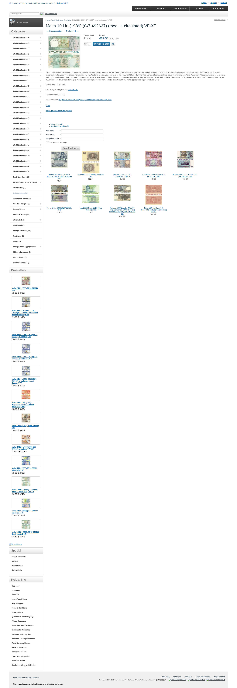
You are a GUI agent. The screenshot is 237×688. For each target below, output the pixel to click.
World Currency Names (21, 643)
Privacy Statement (19, 621)
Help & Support (17, 604)
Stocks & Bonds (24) (21, 215)
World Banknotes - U (21, 145)
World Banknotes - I (20, 81)
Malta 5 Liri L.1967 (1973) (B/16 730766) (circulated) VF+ (24, 358)
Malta (69, 20)
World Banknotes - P (21, 118)
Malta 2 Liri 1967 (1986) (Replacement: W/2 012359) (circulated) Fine (23, 404)
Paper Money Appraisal (21, 656)
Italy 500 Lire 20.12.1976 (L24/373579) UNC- (122, 175)
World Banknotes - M (58, 20)
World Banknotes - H (21, 75)
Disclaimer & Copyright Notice (23, 665)
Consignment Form (19, 652)
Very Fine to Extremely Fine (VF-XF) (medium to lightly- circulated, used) (85, 100)
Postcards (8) (18, 236)
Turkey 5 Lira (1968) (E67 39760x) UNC (59, 209)
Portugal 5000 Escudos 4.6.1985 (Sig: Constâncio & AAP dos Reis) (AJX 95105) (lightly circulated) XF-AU (122, 211)
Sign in (204, 3)
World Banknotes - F (21, 65)
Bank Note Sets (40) (21, 177)
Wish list (224, 3)
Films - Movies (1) (20, 257)
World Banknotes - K (21, 91)
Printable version (219, 20)
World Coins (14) (19, 188)
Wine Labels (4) (19, 220)
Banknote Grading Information (23, 639)
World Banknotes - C (21, 49)
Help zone (15, 586)
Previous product (54, 31)
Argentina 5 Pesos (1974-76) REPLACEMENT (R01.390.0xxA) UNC (59, 176)
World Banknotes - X (21, 161)
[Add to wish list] (113, 44)
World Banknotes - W (21, 156)
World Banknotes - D (21, 54)
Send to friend (56, 124)
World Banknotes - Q (21, 124)
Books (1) (17, 241)
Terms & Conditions (19, 608)
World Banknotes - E (21, 59)
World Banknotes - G (21, 70)
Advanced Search (51, 14)
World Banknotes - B (21, 43)
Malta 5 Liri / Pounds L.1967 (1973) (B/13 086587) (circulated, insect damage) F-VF (25, 312)
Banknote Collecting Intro (21, 634)
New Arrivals (17, 570)
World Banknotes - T (21, 140)
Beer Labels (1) (19, 225)
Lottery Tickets (19, 209)
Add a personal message (57, 142)
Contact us (16, 590)
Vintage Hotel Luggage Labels (24, 247)
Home (48, 20)
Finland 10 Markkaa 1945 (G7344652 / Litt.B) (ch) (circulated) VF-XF (154, 210)
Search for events (19, 557)
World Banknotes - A (21, 38)
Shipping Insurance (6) (22, 252)
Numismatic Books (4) (22, 198)
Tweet (48, 106)
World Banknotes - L (21, 97)
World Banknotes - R (21, 129)
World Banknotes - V (21, 150)
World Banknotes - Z (21, 172)
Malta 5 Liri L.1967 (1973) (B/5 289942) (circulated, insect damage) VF (24, 381)
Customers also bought (60, 126)
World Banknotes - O (21, 113)
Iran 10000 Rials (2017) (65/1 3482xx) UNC (91, 209)
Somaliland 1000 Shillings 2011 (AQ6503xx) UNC (154, 175)
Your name (50, 131)
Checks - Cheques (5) (21, 204)
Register (214, 3)
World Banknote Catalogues (22, 625)
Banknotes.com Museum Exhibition (26, 677)
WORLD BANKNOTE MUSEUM (25, 182)
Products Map (17, 566)
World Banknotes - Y (21, 166)
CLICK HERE (73, 90)
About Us (15, 595)
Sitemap (15, 561)
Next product (72, 31)
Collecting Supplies (20, 193)
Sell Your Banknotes (19, 647)
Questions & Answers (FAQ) (22, 617)
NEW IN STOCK (219, 8)
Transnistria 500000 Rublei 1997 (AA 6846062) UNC (185, 175)
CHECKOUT (160, 8)
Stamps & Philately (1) (21, 231)
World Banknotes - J (21, 86)
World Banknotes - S (21, 134)
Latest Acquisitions (19, 599)
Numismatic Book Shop (21, 630)
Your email (50, 135)
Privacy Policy (17, 612)
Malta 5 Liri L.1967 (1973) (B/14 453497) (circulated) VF (24, 336)
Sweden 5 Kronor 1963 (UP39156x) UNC (90, 175)
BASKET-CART (141, 8)
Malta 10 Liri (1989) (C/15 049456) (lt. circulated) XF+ (25, 533)
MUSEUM (199, 8)
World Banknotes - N (21, 107)
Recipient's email (52, 139)
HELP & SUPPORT (180, 8)
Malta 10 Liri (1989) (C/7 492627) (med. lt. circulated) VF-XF (25, 491)
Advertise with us (18, 661)
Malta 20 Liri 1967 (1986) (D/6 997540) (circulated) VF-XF (24, 448)
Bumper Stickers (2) (21, 263)
